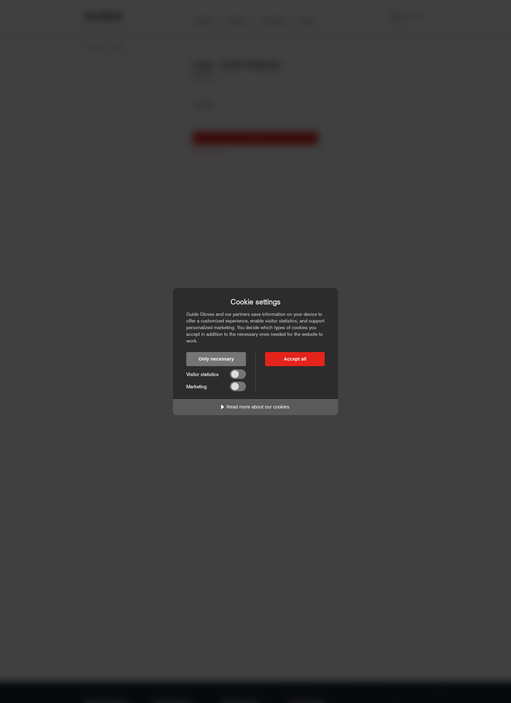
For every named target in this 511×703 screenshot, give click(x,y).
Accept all (295, 359)
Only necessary (216, 359)
